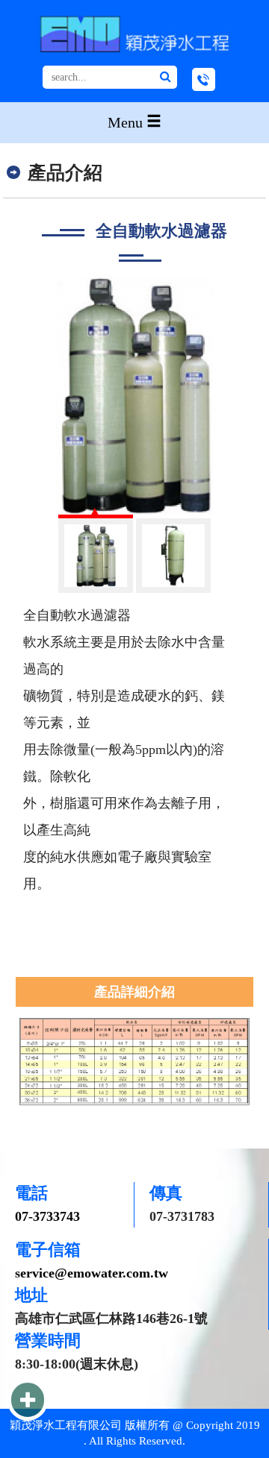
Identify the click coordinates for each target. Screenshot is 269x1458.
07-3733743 (47, 1216)
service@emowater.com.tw (91, 1273)
